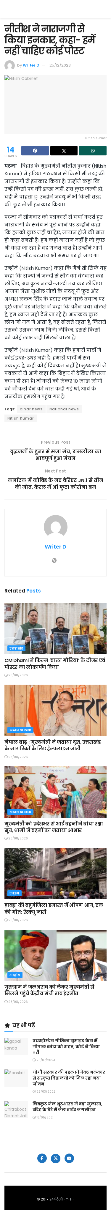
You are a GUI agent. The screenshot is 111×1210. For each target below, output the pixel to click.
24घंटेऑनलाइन (61, 1199)
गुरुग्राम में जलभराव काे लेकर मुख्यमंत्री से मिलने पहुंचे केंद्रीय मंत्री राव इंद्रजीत (49, 990)
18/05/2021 (45, 1117)
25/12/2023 (60, 65)
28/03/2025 (46, 1091)
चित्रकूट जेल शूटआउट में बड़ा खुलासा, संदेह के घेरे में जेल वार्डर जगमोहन (67, 1107)
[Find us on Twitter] (55, 1158)
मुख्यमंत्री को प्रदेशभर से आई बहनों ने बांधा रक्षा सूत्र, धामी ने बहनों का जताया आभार (53, 827)
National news (64, 409)
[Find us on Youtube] (69, 1158)
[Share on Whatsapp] (93, 150)
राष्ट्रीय (14, 975)
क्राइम (14, 893)
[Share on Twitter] (64, 150)
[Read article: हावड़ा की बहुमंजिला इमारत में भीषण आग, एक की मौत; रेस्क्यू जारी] (55, 873)
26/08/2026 (17, 675)
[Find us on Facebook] (42, 1158)
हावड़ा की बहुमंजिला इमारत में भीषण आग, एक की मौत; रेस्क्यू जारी (53, 908)
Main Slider (20, 730)
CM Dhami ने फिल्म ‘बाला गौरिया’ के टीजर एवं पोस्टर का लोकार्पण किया (54, 663)
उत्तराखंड (16, 648)
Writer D (31, 65)
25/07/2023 (45, 1060)
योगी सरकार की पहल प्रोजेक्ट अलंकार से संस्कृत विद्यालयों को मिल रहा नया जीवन (69, 1078)
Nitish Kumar (20, 418)
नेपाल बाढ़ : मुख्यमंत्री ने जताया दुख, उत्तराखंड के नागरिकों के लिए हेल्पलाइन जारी (52, 745)
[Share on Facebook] (35, 150)
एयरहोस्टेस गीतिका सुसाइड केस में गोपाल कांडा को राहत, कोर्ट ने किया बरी (66, 1046)
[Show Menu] (104, 9)
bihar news (31, 409)
